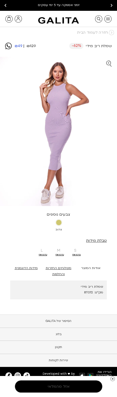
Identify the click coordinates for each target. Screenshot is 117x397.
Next (5, 5)
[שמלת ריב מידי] (8, 48)
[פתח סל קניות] (9, 19)
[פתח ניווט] (108, 19)
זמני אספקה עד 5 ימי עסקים (59, 5)
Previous (111, 5)
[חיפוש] (98, 19)
